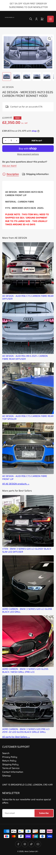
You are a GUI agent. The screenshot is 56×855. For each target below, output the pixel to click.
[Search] (30, 19)
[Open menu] (50, 19)
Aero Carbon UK (31, 851)
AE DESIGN (8, 87)
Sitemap (6, 775)
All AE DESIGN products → (15, 484)
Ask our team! (9, 165)
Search (5, 753)
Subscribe (44, 813)
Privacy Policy (9, 757)
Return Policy (9, 761)
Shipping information (37, 174)
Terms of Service (10, 768)
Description (13, 174)
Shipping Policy (10, 764)
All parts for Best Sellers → (16, 737)
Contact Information (12, 772)
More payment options (28, 154)
